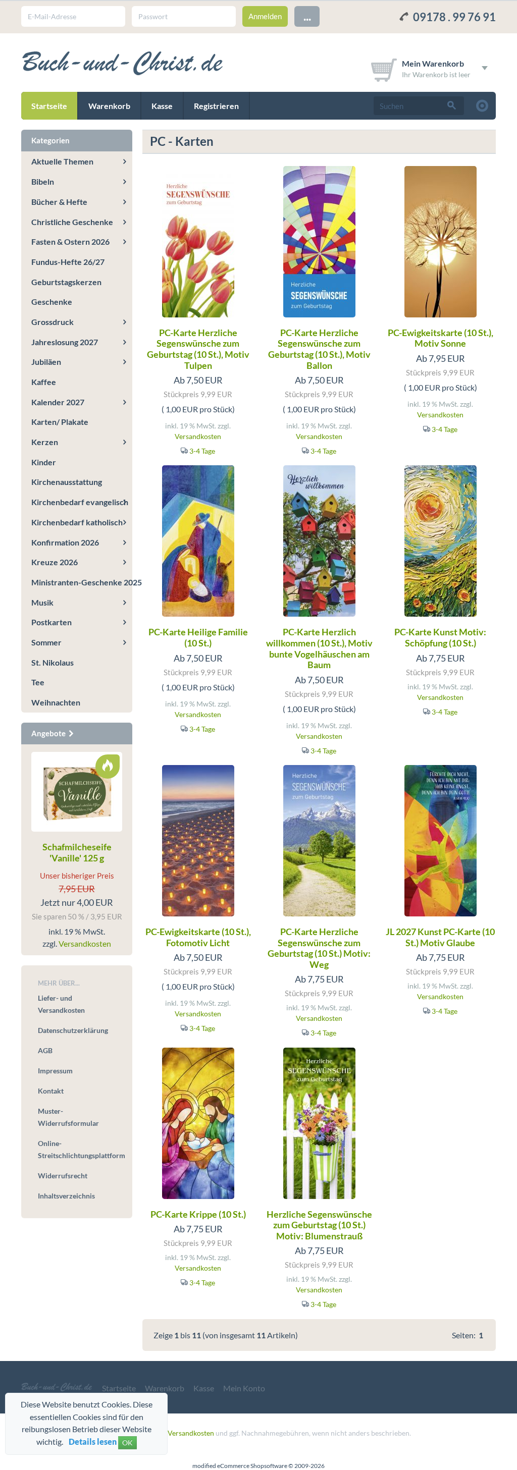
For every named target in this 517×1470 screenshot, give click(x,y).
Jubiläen (46, 361)
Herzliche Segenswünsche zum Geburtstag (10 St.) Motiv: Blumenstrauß (319, 1225)
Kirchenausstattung (66, 481)
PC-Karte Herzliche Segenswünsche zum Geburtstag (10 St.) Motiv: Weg (319, 948)
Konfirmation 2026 (65, 542)
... (307, 16)
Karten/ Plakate (59, 421)
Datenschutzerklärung (73, 1030)
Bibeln (42, 181)
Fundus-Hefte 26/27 (68, 261)
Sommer (46, 642)
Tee (37, 682)
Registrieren (216, 106)
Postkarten (51, 622)
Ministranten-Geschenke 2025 (81, 582)
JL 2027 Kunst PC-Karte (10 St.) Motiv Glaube (440, 937)
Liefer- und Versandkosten (61, 1004)
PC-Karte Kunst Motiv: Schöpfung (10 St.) (440, 637)
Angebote (49, 733)
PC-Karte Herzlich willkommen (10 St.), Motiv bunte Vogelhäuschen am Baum (319, 648)
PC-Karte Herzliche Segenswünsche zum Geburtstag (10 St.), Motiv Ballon (319, 349)
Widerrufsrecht (62, 1175)
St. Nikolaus (52, 662)
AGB (45, 1050)
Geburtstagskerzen (66, 282)
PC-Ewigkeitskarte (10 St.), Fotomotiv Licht (198, 937)
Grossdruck (52, 321)
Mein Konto (244, 1388)
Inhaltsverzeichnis (66, 1195)
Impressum (55, 1070)
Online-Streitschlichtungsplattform (80, 1149)
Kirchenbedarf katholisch (77, 522)
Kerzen (44, 442)
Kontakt (51, 1090)
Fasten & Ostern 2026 (70, 241)
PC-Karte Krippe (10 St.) (198, 1214)
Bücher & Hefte (59, 201)
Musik (42, 602)
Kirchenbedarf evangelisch (79, 502)
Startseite (49, 106)
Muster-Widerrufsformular (68, 1117)
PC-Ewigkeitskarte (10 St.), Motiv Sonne (440, 338)
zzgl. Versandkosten (183, 1433)
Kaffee (43, 382)
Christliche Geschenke (72, 222)
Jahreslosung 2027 (64, 342)
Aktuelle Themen (62, 161)
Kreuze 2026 (54, 562)
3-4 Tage (202, 451)
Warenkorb (109, 106)
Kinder (43, 462)
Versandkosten (198, 436)
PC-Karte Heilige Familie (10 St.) (198, 637)
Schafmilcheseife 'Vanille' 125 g (77, 852)
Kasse (162, 106)
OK (127, 1442)
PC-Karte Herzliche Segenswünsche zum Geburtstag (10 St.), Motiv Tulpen (198, 349)
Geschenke (51, 301)
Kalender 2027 (57, 402)
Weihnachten (55, 702)
